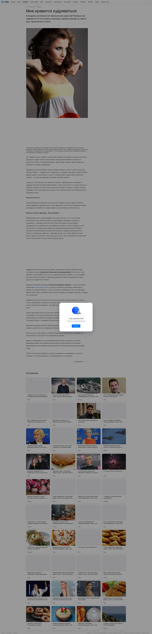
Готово (76, 326)
